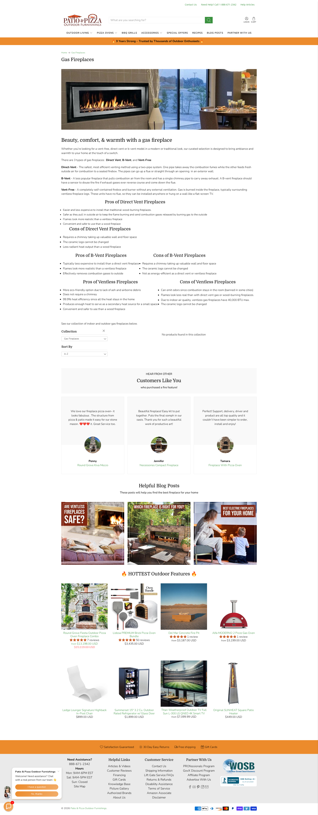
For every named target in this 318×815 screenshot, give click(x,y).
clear (104, 331)
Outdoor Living (77, 32)
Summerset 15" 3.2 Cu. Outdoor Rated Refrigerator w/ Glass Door (134, 711)
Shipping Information (159, 771)
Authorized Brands (119, 793)
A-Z (66, 354)
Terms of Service (159, 788)
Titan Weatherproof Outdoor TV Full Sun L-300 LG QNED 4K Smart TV (184, 711)
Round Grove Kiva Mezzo (92, 465)
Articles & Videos (119, 766)
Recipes (197, 32)
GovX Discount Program (199, 771)
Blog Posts (215, 32)
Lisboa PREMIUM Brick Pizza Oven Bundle (134, 634)
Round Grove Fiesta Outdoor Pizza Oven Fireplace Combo (84, 634)
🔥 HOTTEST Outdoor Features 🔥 (159, 574)
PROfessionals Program (198, 766)
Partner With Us (240, 32)
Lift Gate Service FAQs (159, 775)
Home (64, 53)
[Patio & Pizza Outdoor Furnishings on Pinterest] (198, 788)
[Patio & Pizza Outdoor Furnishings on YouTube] (194, 788)
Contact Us (191, 4)
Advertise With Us (199, 780)
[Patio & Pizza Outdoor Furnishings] (82, 20)
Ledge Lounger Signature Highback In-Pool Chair (84, 711)
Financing (119, 775)
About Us (119, 797)
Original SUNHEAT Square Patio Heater (233, 711)
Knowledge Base (119, 784)
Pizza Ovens (105, 32)
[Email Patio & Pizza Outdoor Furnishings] (206, 788)
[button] (8, 806)
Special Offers (177, 32)
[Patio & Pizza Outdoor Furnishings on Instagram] (202, 788)
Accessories (150, 32)
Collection (69, 331)
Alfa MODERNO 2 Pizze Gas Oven (233, 633)
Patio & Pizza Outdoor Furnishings (88, 808)
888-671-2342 (79, 764)
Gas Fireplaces (78, 53)
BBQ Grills (129, 32)
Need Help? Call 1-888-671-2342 (218, 4)
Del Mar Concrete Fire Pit (183, 633)
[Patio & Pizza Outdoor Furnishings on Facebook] (190, 788)
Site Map (79, 786)
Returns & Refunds (159, 780)
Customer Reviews (119, 771)
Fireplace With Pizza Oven (225, 465)
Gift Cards (119, 780)
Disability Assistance (159, 784)
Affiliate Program (199, 775)
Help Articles (247, 4)
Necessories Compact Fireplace (159, 465)
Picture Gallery (119, 788)
